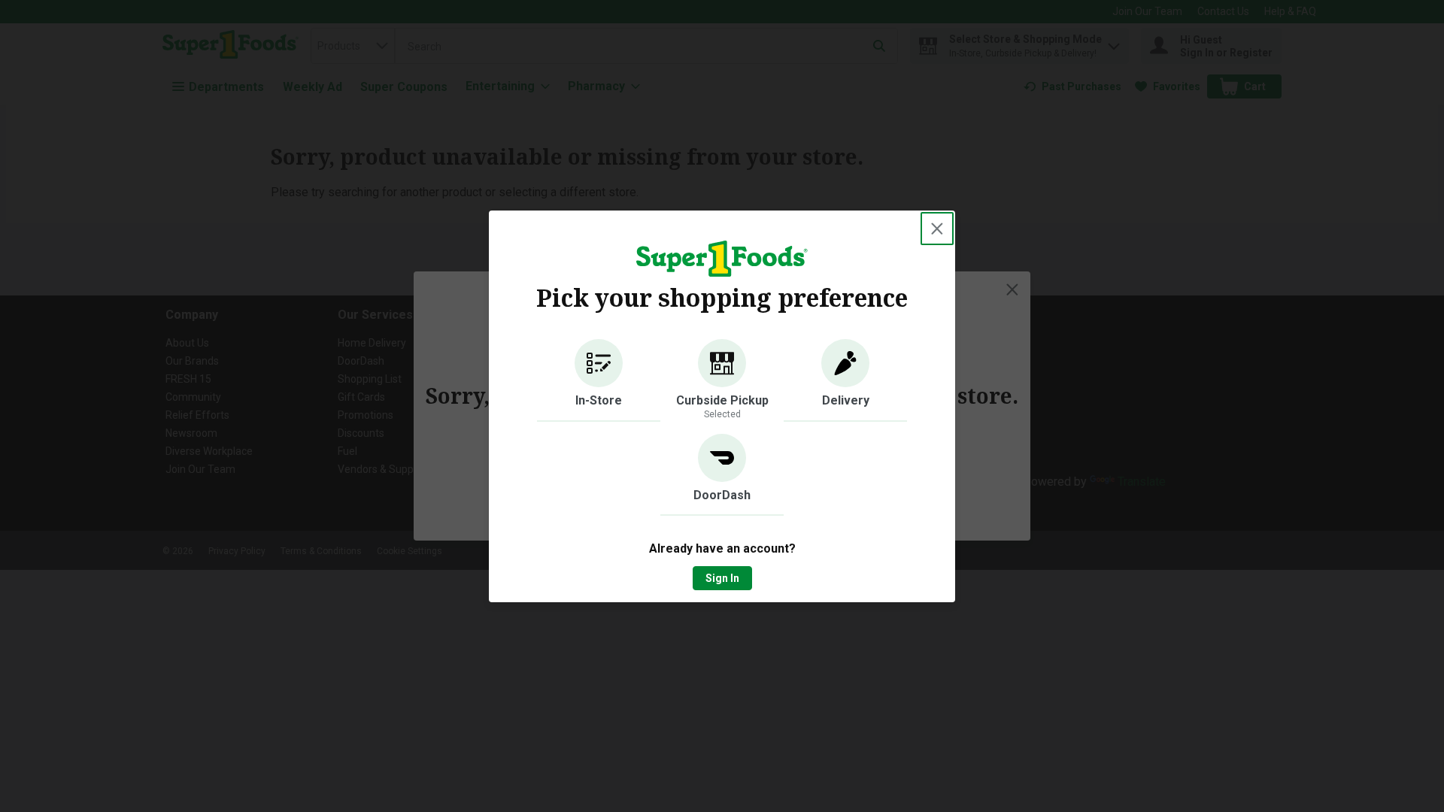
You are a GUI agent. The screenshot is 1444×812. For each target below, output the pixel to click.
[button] (598, 380)
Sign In (722, 578)
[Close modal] (937, 229)
